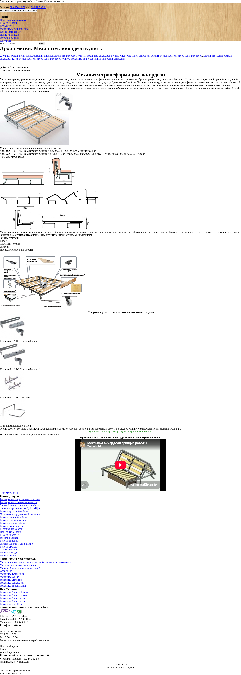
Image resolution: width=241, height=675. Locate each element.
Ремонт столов (8, 555)
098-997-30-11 (38, 7)
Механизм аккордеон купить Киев (106, 55)
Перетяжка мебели (10, 531)
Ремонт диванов (9, 540)
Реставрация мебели (11, 528)
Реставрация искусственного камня (20, 499)
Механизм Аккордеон (12, 582)
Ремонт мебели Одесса (12, 598)
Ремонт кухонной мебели (14, 511)
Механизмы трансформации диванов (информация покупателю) (36, 562)
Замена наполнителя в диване (16, 543)
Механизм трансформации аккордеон (181, 55)
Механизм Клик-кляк (12, 573)
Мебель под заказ (9, 37)
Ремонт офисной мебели (13, 517)
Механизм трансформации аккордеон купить (44, 58)
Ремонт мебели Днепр (12, 601)
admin (122, 58)
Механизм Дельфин (11, 579)
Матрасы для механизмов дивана (18, 565)
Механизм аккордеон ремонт (143, 55)
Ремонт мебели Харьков (13, 595)
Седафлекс (6, 571)
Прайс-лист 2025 (9, 34)
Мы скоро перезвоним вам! (15, 670)
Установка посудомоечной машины (20, 514)
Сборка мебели (8, 549)
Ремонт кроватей (9, 534)
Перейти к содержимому (14, 20)
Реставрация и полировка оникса (18, 502)
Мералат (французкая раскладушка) (20, 568)
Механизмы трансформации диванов (32, 55)
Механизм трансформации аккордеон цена (95, 58)
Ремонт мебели (8, 22)
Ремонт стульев (8, 546)
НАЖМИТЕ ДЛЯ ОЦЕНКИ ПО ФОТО (18, 10)
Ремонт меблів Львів (11, 604)
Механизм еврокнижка (13, 585)
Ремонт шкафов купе (11, 526)
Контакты (5, 40)
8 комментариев (9, 492)
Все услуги (6, 25)
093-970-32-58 (17, 7)
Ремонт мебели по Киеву (14, 592)
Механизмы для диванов (14, 28)
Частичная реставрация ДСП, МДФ (20, 508)
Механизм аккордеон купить (69, 55)
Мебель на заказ (9, 537)
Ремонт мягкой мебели (12, 523)
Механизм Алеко (9, 576)
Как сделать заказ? (10, 31)
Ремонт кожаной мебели (13, 520)
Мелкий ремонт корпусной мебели (19, 505)
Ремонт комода (8, 552)
